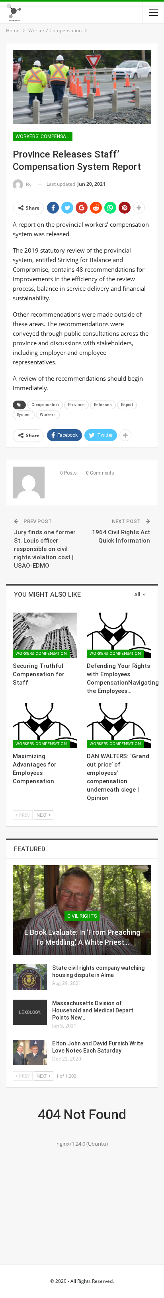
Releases (103, 405)
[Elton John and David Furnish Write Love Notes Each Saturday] (30, 1052)
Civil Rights (82, 916)
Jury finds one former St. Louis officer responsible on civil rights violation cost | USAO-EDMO (45, 549)
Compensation (45, 405)
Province (76, 405)
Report (127, 405)
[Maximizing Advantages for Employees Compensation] (45, 725)
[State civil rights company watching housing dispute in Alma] (30, 977)
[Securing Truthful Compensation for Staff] (45, 635)
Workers (48, 415)
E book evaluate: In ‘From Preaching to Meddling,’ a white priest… (82, 937)
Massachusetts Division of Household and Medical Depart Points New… (92, 1010)
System (24, 415)
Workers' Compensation (44, 136)
